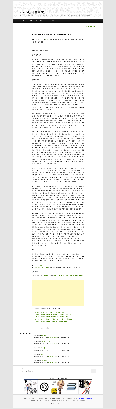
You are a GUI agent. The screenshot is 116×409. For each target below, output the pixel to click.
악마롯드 (43, 354)
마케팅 (55, 275)
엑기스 (25, 21)
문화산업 (72, 275)
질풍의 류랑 (44, 360)
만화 (41, 21)
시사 (46, 21)
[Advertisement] (58, 293)
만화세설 (46, 275)
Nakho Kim (44, 335)
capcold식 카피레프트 (55, 398)
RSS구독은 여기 (71, 398)
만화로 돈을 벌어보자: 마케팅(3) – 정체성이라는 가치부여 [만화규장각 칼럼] (53, 319)
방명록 (52, 21)
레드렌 (43, 348)
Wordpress (39, 398)
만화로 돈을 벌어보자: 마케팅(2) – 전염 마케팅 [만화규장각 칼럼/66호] (52, 321)
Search (21, 368)
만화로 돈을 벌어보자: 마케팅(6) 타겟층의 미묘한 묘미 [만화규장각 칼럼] (52, 316)
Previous (89, 26)
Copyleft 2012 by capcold (40, 267)
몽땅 (31, 21)
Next (94, 26)
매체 (36, 21)
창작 (76, 275)
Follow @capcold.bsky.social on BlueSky (58, 403)
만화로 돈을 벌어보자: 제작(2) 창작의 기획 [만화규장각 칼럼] (49, 312)
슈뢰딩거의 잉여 (45, 341)
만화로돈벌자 (61, 275)
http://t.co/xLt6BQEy (53, 337)
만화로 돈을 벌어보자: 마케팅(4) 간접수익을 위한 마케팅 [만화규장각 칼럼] (53, 314)
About (18, 21)
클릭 (46, 39)
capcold (81, 275)
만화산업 (67, 275)
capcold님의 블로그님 (32, 12)
